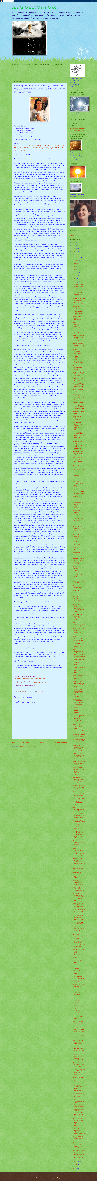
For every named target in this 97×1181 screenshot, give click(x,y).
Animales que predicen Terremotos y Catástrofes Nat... (78, 476)
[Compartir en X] (39, 691)
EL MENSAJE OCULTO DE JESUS (77, 802)
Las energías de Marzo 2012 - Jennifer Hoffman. (78, 888)
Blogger (59, 1178)
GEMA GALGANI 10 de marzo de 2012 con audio (79, 676)
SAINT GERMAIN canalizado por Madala (78, 453)
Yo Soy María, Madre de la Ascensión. (77, 417)
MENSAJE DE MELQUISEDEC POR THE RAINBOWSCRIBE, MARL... (79, 608)
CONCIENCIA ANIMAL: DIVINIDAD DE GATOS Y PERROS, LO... (78, 1086)
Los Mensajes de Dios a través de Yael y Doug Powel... (78, 779)
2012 (73, 252)
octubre (76, 260)
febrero (76, 1161)
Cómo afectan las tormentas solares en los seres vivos (78, 815)
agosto (76, 266)
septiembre (77, 263)
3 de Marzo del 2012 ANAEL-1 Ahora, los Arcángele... (79, 911)
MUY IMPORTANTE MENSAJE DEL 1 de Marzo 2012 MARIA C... (79, 1071)
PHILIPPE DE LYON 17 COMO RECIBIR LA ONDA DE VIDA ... (78, 520)
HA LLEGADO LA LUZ (34, 7)
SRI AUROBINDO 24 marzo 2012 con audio (78, 286)
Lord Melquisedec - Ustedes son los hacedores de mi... (78, 904)
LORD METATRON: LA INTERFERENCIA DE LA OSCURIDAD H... (79, 1154)
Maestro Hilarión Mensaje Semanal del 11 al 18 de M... (78, 755)
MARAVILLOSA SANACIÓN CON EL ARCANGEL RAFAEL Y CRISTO (78, 692)
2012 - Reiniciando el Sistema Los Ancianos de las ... (79, 1078)
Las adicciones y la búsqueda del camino (78, 367)
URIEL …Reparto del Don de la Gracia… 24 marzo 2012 (78, 325)
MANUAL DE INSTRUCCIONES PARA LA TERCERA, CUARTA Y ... (79, 1008)
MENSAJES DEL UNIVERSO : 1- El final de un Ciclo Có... (79, 546)
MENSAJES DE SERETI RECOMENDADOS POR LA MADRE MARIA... (79, 1056)
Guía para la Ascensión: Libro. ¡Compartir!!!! (78, 512)
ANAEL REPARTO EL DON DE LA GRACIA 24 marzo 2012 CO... (79, 337)
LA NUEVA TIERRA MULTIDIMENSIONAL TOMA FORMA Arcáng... (79, 561)
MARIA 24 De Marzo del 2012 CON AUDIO (78, 351)
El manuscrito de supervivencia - (78, 390)
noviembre (77, 257)
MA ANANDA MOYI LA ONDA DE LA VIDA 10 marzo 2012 (78, 661)
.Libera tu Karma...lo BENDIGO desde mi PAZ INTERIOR (79, 1130)
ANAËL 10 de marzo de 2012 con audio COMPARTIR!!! (79, 763)
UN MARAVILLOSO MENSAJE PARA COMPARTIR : (78, 384)
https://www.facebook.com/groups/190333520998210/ (30, 683)
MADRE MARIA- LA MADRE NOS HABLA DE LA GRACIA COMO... (79, 301)
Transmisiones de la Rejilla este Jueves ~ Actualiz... (78, 936)
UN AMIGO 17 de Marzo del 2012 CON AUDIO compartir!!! (78, 460)
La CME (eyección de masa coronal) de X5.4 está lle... (78, 882)
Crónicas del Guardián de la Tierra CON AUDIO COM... (78, 747)
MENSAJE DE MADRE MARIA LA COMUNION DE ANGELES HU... (78, 897)
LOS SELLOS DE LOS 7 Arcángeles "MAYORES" (78, 1064)
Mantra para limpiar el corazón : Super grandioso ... (79, 787)
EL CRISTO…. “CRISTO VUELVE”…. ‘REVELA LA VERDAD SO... (78, 310)
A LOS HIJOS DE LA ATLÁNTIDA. (78, 923)
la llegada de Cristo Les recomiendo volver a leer (78, 644)
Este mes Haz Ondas (79, 798)
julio (75, 269)
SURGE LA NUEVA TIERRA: (78, 582)
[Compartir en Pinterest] (42, 691)
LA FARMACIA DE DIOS (78, 412)
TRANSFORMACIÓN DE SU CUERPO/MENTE (79, 576)
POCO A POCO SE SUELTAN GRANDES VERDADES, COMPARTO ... (78, 718)
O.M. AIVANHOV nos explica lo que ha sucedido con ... (79, 917)
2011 (73, 1168)
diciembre (76, 254)
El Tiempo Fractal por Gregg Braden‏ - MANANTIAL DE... (78, 929)
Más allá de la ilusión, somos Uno (79, 586)
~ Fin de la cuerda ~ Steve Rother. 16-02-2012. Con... (78, 826)
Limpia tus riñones (78, 402)
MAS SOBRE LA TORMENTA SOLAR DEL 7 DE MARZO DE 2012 (79, 943)
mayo (75, 276)
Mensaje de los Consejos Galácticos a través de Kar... (78, 569)
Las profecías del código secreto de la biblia (78, 345)
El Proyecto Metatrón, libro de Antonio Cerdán (78, 638)
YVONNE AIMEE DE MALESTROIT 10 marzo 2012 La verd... (79, 683)
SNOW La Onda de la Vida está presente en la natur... (78, 599)
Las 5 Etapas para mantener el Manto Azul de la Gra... (79, 624)
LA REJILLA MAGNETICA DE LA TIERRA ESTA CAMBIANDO (78, 701)
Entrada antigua (60, 742)
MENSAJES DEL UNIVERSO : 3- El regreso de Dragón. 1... (79, 529)
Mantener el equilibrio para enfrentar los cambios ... (78, 843)
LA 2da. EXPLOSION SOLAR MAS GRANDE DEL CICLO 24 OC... (78, 960)
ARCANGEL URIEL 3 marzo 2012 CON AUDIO (78, 1042)
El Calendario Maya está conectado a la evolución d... (78, 1094)
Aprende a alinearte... (76, 331)
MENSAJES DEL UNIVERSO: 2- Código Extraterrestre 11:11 (78, 538)
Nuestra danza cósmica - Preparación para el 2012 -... (78, 468)
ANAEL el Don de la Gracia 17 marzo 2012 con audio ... (79, 592)
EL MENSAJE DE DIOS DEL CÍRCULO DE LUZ (78, 875)
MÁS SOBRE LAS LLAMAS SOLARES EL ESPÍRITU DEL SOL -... (78, 1112)
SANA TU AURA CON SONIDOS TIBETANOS (78, 318)
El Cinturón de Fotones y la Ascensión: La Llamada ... (77, 1145)
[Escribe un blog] (37, 691)
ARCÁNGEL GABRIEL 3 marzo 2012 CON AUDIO (79, 1048)
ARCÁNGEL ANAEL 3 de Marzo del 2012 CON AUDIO (79, 1023)
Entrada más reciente (20, 742)
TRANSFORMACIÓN (78, 869)
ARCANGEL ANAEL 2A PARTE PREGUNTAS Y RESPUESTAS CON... (79, 970)
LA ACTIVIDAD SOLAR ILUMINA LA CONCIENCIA (78, 406)
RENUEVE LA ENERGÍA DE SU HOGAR (78, 809)
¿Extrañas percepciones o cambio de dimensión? (78, 709)
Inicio (41, 742)
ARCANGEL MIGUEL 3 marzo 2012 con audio (78, 1035)
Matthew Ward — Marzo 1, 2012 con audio (79, 1016)
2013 (73, 248)
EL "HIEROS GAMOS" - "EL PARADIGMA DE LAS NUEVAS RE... (78, 834)
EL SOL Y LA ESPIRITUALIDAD (79, 821)
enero (75, 1164)
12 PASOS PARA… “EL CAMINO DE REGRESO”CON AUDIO (78, 979)
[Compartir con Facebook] (40, 691)
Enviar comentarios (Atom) (27, 746)
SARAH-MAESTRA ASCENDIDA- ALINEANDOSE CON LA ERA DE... (78, 994)
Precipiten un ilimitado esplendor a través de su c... (78, 396)
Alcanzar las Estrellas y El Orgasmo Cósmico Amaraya (78, 293)
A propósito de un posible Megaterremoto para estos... (78, 505)
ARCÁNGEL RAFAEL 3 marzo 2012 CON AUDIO (79, 1029)
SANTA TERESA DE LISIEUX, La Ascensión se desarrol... (78, 631)
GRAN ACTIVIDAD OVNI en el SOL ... (79, 379)
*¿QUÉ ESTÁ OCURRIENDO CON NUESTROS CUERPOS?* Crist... (78, 435)
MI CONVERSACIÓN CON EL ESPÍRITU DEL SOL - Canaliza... (78, 1102)
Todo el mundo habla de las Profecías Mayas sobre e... (79, 1138)
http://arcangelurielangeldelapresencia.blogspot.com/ (30, 678)
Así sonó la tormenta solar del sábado (79, 735)
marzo (75, 282)
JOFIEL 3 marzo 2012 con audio (78, 1001)
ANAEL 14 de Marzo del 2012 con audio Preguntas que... (79, 669)
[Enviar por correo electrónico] (36, 691)
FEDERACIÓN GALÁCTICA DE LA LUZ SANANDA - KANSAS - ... (78, 771)
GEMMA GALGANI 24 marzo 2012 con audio (78, 373)
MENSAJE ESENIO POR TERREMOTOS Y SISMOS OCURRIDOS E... (78, 445)
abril (75, 279)
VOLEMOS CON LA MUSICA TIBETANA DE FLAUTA (79, 616)
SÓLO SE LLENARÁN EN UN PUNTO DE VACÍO (78, 484)
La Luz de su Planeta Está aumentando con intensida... (79, 793)
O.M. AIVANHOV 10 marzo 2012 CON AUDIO (79, 740)
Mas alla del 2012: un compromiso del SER (79, 986)
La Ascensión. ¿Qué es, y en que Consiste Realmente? (78, 951)
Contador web (72, 235)
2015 (73, 242)
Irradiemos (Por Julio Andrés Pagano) (77, 497)
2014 (73, 245)
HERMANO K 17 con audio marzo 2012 (78, 554)
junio (75, 273)
